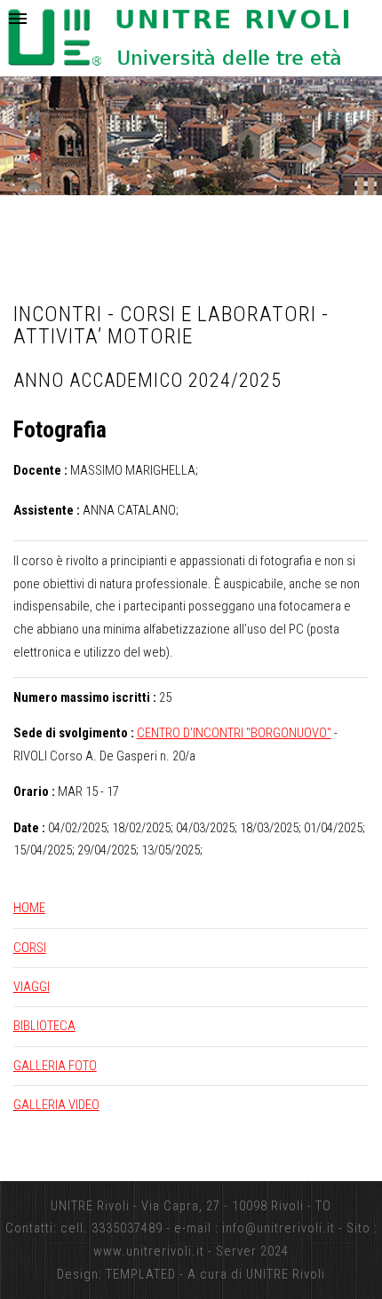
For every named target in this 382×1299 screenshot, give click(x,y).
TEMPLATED (141, 1274)
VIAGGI (31, 987)
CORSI (29, 948)
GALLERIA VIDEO (56, 1105)
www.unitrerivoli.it (148, 1251)
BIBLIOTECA (44, 1026)
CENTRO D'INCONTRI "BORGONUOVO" (234, 733)
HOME (29, 908)
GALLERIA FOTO (55, 1066)
